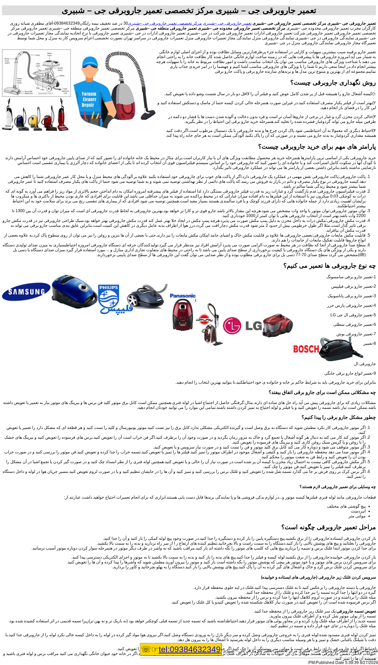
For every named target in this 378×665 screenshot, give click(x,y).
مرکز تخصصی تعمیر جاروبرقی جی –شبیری (165, 23)
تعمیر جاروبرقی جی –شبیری (227, 23)
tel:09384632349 (190, 649)
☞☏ (181, 649)
